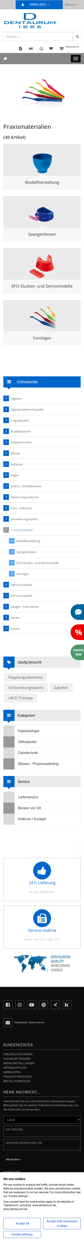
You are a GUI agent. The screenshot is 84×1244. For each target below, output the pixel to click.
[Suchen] (77, 36)
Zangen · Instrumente (25, 607)
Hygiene (16, 398)
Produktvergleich (17, 1076)
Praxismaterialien (22, 530)
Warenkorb (72, 46)
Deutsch (70, 4)
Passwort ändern (17, 1059)
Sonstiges (42, 338)
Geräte (15, 618)
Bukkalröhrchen (21, 442)
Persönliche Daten (17, 1054)
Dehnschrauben (21, 585)
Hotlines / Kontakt (32, 819)
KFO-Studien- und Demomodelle (42, 286)
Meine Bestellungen (18, 1063)
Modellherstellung (42, 182)
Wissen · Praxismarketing (38, 764)
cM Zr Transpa (21, 697)
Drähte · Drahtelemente (26, 486)
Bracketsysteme (21, 431)
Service (15, 629)
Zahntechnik (28, 753)
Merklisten (12, 1072)
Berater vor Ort (29, 808)
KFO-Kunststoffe (21, 596)
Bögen (15, 475)
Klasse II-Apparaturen (25, 497)
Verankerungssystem (24, 519)
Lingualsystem (20, 420)
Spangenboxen (42, 234)
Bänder (15, 453)
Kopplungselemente (26, 677)
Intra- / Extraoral (21, 508)
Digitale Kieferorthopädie (27, 409)
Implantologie (28, 731)
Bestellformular (16, 1081)
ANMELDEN (38, 4)
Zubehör (61, 687)
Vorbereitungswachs (26, 687)
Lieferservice (28, 797)
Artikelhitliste (14, 1068)
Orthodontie (27, 742)
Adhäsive (17, 464)
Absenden (13, 1159)
